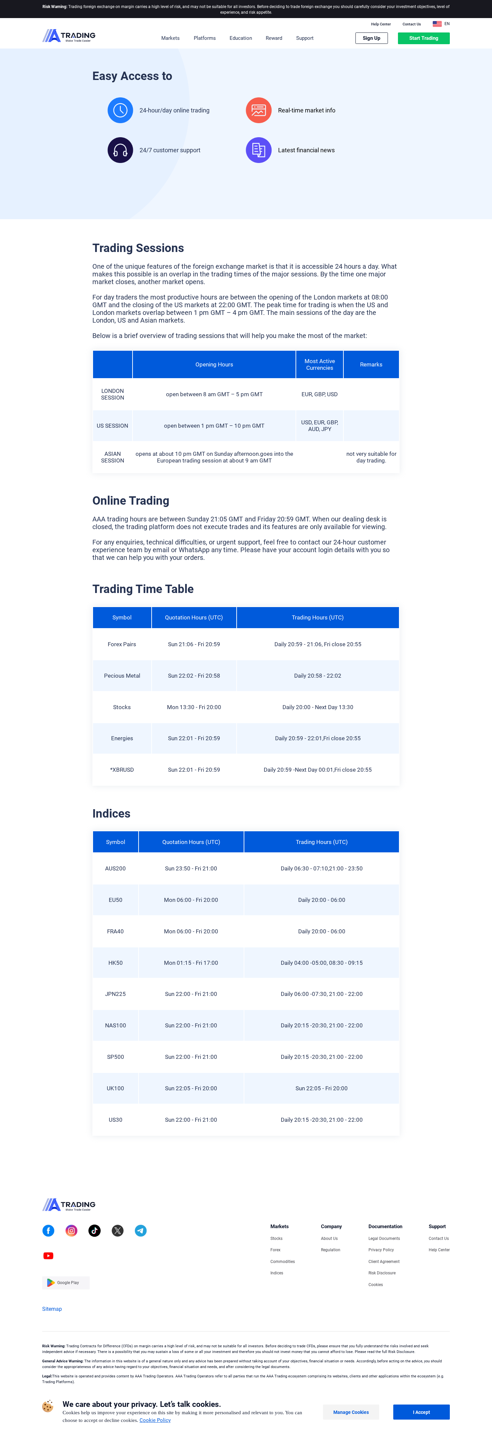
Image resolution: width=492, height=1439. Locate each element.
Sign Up (371, 38)
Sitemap (52, 1309)
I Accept (421, 1412)
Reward (274, 38)
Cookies (375, 1284)
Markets (170, 38)
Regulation (330, 1250)
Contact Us (412, 24)
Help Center (381, 24)
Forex (275, 1250)
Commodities (282, 1261)
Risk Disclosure (382, 1273)
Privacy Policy (381, 1250)
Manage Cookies (351, 1412)
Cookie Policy (155, 1420)
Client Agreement (384, 1261)
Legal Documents (384, 1238)
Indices (276, 1273)
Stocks (276, 1238)
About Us (329, 1238)
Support (305, 38)
